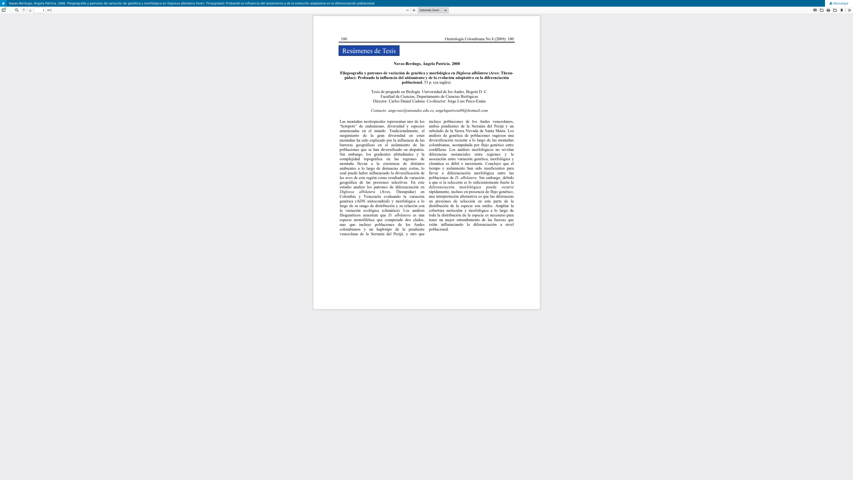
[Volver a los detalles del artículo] (3, 3)
